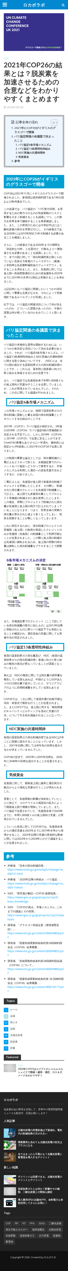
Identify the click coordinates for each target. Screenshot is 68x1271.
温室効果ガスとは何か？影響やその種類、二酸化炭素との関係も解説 (39, 1190)
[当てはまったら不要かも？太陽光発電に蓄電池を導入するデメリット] (10, 1157)
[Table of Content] (54, 123)
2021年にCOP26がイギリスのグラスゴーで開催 (35, 130)
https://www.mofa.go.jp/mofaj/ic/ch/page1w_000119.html (36, 885)
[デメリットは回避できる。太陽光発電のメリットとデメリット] (10, 1179)
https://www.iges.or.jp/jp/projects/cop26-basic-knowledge (33, 899)
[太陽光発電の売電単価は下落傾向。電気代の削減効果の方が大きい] (10, 1133)
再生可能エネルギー (17, 1229)
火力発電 (44, 1235)
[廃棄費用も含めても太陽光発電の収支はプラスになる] (10, 1144)
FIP (16, 1223)
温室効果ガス (27, 1235)
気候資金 (23, 157)
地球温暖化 (38, 1229)
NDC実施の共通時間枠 (31, 152)
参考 (17, 161)
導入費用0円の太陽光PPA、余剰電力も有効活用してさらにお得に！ (40, 1201)
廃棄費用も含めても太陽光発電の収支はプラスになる (40, 1144)
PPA (32, 1223)
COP (8, 1223)
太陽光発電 (55, 1229)
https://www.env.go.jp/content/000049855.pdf (35, 953)
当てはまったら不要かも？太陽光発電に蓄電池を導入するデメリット (40, 1156)
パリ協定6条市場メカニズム (35, 144)
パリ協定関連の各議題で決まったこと (34, 138)
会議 (6, 58)
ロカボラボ (34, 4)
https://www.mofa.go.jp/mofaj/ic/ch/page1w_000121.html (36, 871)
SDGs (42, 1223)
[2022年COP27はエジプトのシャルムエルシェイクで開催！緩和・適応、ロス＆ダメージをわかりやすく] (10, 1067)
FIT (24, 1223)
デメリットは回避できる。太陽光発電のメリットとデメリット (40, 1178)
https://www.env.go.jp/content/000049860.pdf (35, 971)
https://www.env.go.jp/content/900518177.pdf (35, 989)
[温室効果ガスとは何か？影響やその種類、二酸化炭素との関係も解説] (10, 1191)
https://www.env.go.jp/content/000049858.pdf (35, 935)
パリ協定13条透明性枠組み (34, 148)
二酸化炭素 (55, 1223)
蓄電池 (9, 1241)
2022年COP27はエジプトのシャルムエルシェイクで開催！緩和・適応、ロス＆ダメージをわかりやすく (40, 1072)
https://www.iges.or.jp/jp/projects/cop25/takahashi (36, 917)
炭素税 (56, 1235)
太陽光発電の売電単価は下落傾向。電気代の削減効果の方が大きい (40, 1132)
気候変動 (10, 1235)
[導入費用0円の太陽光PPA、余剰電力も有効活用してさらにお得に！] (10, 1202)
